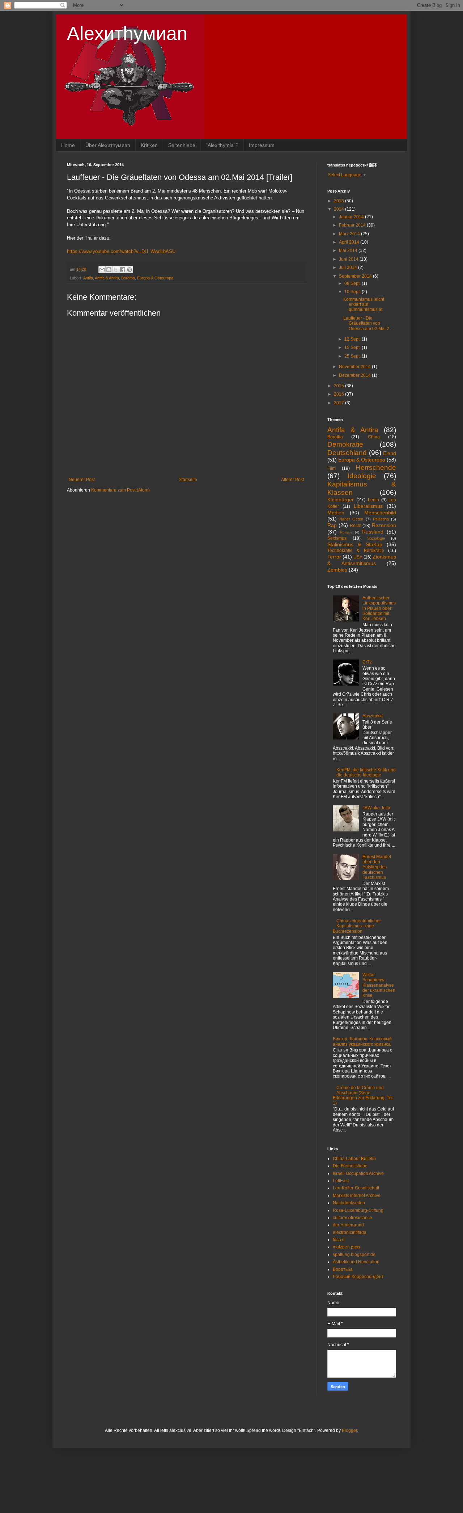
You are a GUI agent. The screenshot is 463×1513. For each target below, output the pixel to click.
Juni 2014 (349, 259)
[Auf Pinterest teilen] (129, 269)
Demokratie (345, 444)
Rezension (384, 525)
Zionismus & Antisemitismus (361, 560)
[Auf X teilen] (115, 269)
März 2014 (350, 233)
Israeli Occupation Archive (358, 1173)
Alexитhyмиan (127, 33)
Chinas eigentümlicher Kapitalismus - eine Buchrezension (357, 926)
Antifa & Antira (107, 278)
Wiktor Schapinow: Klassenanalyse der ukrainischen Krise (378, 985)
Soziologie (376, 538)
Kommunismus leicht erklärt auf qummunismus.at (363, 304)
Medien (335, 512)
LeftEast (341, 1180)
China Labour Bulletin (354, 1158)
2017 (339, 402)
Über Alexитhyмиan (107, 145)
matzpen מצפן (346, 1246)
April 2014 (349, 242)
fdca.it (338, 1239)
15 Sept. (353, 347)
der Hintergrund (348, 1224)
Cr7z (367, 662)
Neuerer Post (82, 479)
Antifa (88, 278)
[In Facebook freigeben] (122, 269)
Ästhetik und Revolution (356, 1261)
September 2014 (356, 276)
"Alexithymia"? (222, 145)
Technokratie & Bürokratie (355, 550)
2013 (339, 200)
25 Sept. (353, 356)
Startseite (188, 479)
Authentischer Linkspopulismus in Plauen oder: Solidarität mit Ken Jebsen (379, 608)
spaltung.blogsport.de (354, 1254)
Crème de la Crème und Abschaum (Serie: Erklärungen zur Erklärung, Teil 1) (363, 1095)
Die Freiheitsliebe (350, 1165)
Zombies (337, 570)
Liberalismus (368, 506)
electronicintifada (349, 1232)
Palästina (381, 519)
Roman (346, 532)
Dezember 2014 (355, 375)
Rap (332, 525)
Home (68, 145)
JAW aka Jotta (376, 807)
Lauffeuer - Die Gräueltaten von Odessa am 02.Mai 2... (367, 323)
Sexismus (337, 538)
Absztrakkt (372, 715)
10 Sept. (353, 291)
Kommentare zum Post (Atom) (120, 490)
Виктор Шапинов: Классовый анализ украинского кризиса (362, 1041)
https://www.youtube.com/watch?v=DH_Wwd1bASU (121, 251)
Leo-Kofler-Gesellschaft (356, 1187)
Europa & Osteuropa (155, 278)
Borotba (128, 278)
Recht (355, 525)
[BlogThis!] (108, 269)
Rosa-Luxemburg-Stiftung (358, 1210)
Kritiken (149, 145)
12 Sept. (353, 339)
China (374, 436)
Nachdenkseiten (349, 1202)
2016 (339, 394)
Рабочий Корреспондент (358, 1276)
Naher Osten (351, 519)
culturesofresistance (352, 1217)
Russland (372, 532)
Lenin (373, 499)
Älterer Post (292, 479)
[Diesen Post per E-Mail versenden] (102, 269)
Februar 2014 (353, 225)
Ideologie (362, 476)
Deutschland (347, 452)
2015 (339, 385)
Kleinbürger (340, 499)
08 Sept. (353, 283)
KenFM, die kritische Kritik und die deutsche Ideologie (366, 772)
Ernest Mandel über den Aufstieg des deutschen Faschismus (376, 867)
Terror (334, 557)
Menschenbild (380, 512)
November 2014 (355, 366)
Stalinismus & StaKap (354, 544)
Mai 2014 (348, 250)
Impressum (262, 145)
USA (357, 557)
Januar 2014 (352, 216)
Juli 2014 (348, 267)
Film (331, 468)
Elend (389, 453)
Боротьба (343, 1269)
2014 (339, 209)
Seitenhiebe (181, 145)
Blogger (349, 1430)
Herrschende (376, 467)
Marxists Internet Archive (357, 1195)
